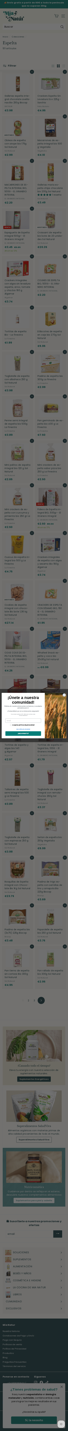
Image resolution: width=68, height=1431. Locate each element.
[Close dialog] (64, 694)
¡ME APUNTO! (23, 733)
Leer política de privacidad (23, 728)
